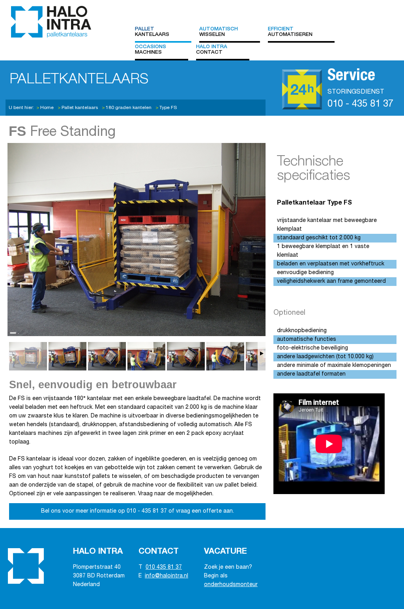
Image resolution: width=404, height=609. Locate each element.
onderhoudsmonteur (231, 585)
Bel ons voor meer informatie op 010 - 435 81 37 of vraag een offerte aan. (137, 511)
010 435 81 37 (164, 567)
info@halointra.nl (166, 576)
